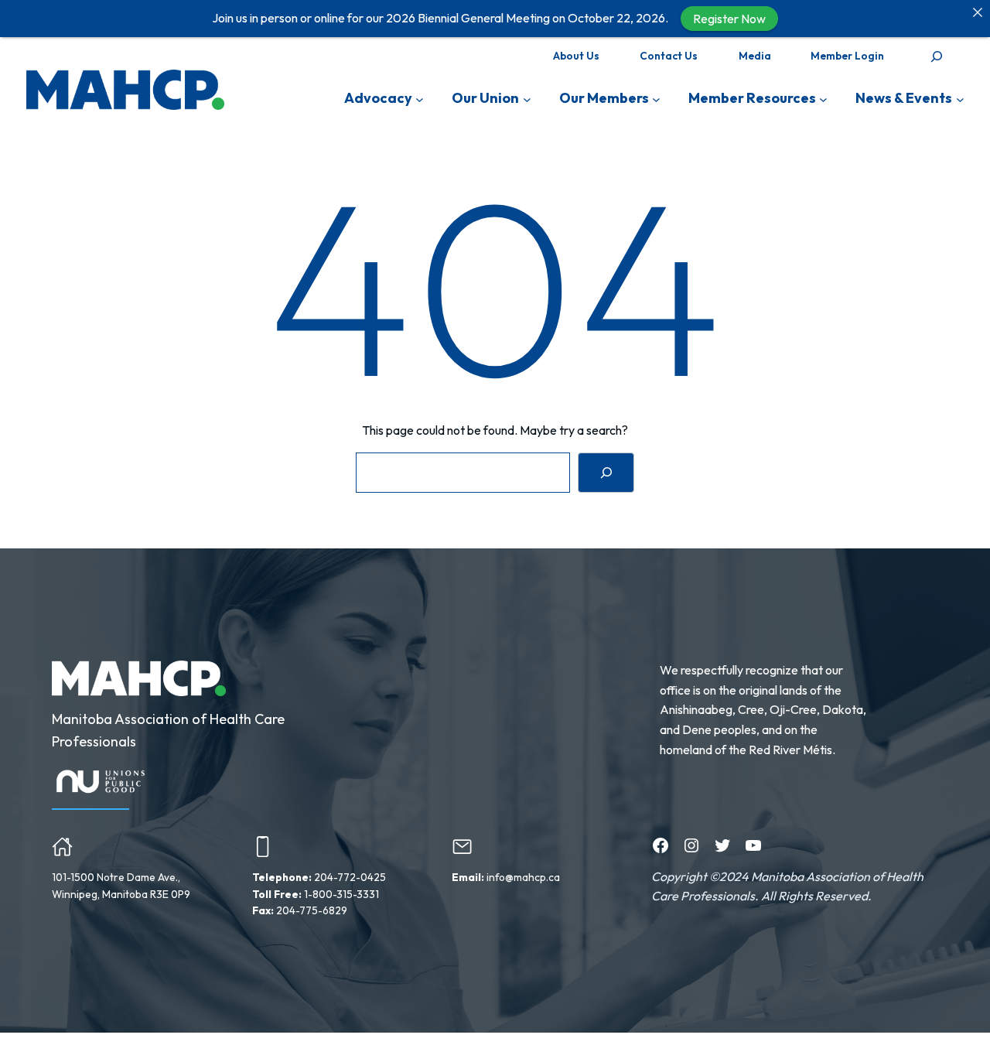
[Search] (606, 472)
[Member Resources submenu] (823, 98)
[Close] (977, 12)
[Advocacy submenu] (419, 98)
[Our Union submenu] (527, 98)
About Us (576, 56)
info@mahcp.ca (523, 877)
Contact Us (669, 56)
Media (755, 56)
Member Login (847, 56)
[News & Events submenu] (960, 98)
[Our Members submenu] (656, 98)
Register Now (729, 18)
